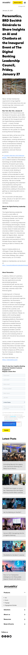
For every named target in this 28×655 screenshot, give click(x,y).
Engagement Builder (11, 605)
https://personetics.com (9, 359)
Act (6, 597)
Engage (7, 603)
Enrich (6, 600)
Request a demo (17, 2)
